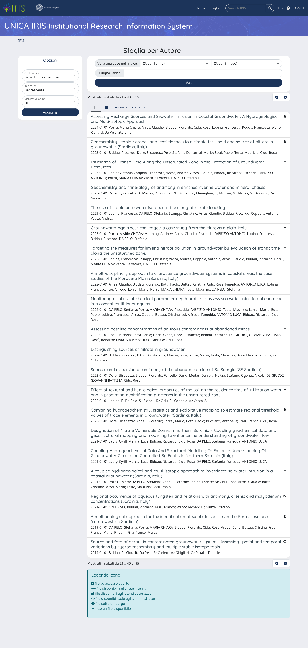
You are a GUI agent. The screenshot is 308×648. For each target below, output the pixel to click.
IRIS (21, 40)
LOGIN (298, 8)
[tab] (96, 107)
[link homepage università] (47, 8)
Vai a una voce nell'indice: (117, 63)
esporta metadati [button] (129, 107)
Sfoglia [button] (214, 8)
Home (200, 8)
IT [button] (279, 8)
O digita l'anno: (109, 73)
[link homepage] (15, 8)
